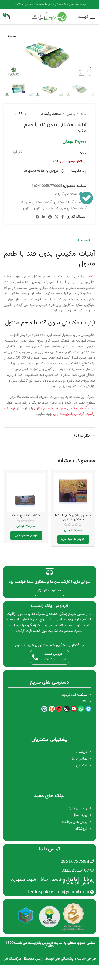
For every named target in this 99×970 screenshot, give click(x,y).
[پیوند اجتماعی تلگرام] (37, 217)
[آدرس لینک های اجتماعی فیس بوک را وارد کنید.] (62, 217)
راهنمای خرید (78, 808)
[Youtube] (74, 709)
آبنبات (91, 276)
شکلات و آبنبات (51, 114)
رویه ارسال (80, 815)
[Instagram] (66, 709)
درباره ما (81, 752)
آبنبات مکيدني (63, 202)
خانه (82, 114)
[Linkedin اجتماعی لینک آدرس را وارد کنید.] (44, 217)
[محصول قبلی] (25, 113)
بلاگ (84, 702)
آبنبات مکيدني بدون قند (35, 202)
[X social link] (56, 217)
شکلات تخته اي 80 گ (26, 515)
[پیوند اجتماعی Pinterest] (50, 217)
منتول (27, 208)
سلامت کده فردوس (73, 695)
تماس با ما (79, 759)
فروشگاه (81, 829)
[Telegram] (88, 709)
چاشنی (70, 114)
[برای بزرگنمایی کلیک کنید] (86, 71)
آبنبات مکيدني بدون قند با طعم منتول (60, 208)
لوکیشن (81, 766)
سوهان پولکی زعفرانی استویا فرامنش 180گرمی (73, 517)
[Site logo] (49, 17)
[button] (73, 539)
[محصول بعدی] (15, 113)
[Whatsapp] (81, 709)
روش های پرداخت (74, 822)
